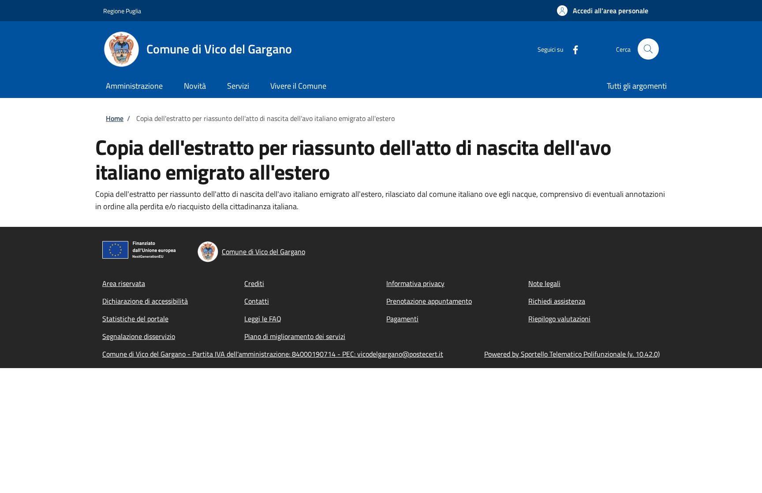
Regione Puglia (122, 10)
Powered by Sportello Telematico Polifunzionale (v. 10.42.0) (572, 354)
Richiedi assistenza (556, 301)
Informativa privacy (415, 283)
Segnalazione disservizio (138, 336)
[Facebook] (572, 49)
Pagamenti (402, 318)
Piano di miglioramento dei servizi (294, 336)
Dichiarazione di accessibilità (145, 301)
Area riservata (123, 283)
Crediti (254, 283)
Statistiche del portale (135, 318)
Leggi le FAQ (262, 318)
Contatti (256, 301)
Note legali (544, 283)
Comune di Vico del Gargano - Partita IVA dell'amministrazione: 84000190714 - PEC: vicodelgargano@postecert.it (272, 354)
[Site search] (648, 49)
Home (114, 118)
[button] (602, 10)
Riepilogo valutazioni (559, 318)
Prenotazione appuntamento (429, 301)
